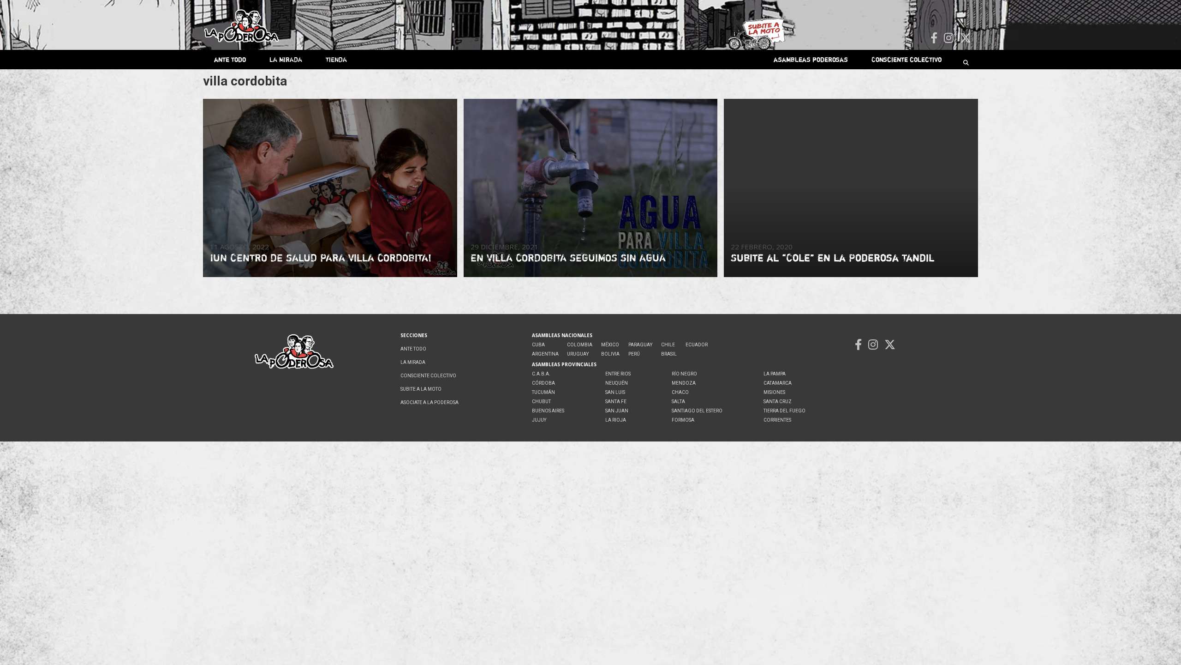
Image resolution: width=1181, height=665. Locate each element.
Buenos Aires (548, 410)
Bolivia (610, 354)
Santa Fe (615, 401)
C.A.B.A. (541, 373)
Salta (678, 401)
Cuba (538, 344)
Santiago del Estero (697, 410)
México (610, 344)
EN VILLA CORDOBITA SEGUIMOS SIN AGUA (568, 258)
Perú (634, 354)
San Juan (616, 410)
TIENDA (336, 59)
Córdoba (543, 383)
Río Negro (684, 373)
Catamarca (777, 383)
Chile (668, 344)
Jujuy (539, 420)
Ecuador (697, 344)
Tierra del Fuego (784, 410)
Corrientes (777, 420)
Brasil (669, 354)
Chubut (541, 401)
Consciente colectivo (906, 59)
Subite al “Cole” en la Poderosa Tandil (832, 258)
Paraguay (640, 344)
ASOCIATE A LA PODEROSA (429, 402)
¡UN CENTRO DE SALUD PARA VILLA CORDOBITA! (320, 258)
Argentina (545, 354)
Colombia (579, 344)
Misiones (774, 392)
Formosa (683, 420)
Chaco (680, 392)
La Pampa (774, 373)
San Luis (615, 392)
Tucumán (543, 392)
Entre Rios (618, 373)
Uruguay (578, 354)
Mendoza (684, 383)
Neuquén (616, 383)
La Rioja (615, 420)
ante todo (230, 59)
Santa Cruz (777, 401)
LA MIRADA (285, 59)
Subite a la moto (420, 389)
